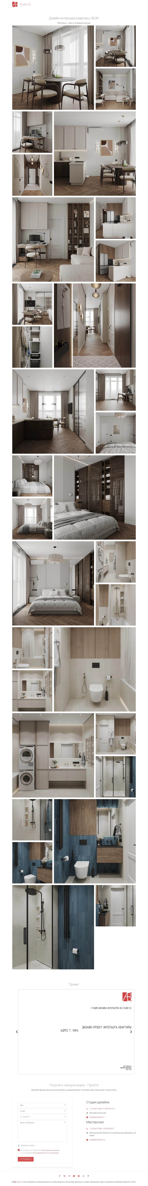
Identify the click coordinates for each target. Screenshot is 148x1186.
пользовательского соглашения (46, 1153)
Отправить (25, 1159)
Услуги (97, 4)
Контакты (121, 4)
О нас (88, 4)
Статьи (109, 4)
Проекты (77, 4)
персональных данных (50, 1150)
